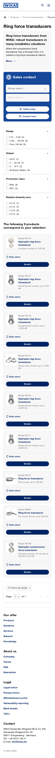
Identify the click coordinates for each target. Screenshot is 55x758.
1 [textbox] (15, 596)
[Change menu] (48, 5)
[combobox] (27, 89)
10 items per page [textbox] (17, 588)
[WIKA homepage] (11, 5)
